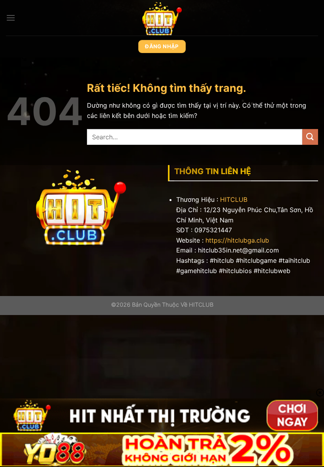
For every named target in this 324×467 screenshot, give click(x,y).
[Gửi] (310, 136)
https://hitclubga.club (237, 240)
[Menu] (10, 17)
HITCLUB (233, 199)
